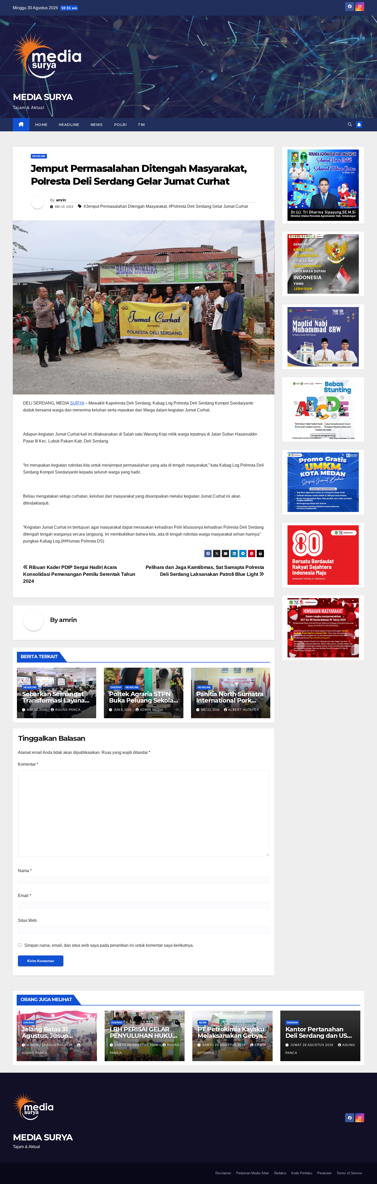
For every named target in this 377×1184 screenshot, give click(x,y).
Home (41, 124)
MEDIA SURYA (42, 97)
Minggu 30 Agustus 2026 (50, 1045)
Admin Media (151, 710)
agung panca (68, 710)
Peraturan (324, 1173)
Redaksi (280, 1173)
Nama (25, 871)
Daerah (116, 687)
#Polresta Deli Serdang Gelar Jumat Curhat (208, 206)
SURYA (77, 403)
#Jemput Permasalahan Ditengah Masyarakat (125, 206)
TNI (141, 124)
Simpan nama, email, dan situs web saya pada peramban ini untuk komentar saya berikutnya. (109, 945)
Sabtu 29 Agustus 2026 (137, 1045)
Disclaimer (223, 1173)
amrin (61, 200)
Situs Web (27, 920)
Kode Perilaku (301, 1173)
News (97, 124)
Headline (69, 124)
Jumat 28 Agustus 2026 (312, 1045)
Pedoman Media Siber (252, 1173)
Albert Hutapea (243, 710)
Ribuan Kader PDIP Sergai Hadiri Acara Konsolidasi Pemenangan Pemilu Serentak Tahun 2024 (79, 574)
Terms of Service (349, 1173)
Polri (120, 124)
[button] (350, 124)
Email (24, 895)
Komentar (28, 764)
